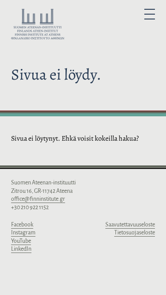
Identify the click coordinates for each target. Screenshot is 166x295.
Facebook (22, 225)
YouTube (21, 241)
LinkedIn (21, 249)
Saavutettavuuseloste (130, 225)
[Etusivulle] (37, 25)
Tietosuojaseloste (134, 233)
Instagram (23, 233)
